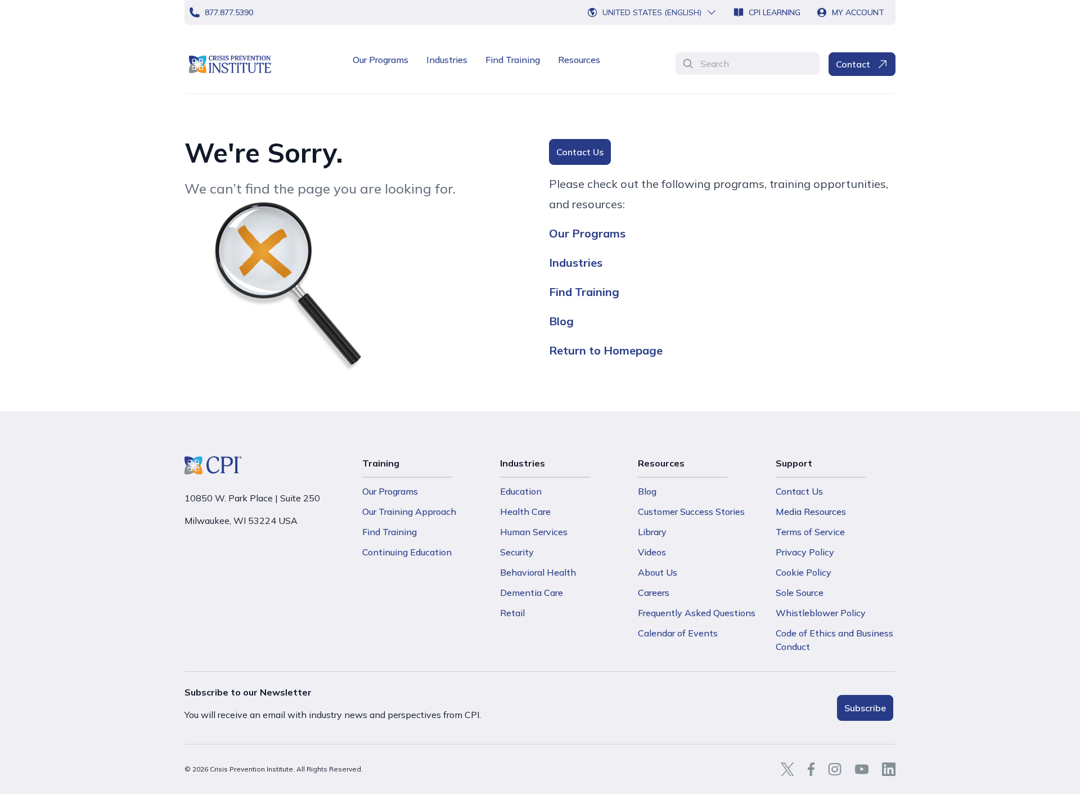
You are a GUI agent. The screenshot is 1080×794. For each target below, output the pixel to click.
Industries (446, 59)
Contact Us (580, 152)
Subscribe (865, 708)
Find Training (512, 59)
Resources (579, 59)
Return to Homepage (606, 350)
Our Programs (380, 59)
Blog (561, 321)
